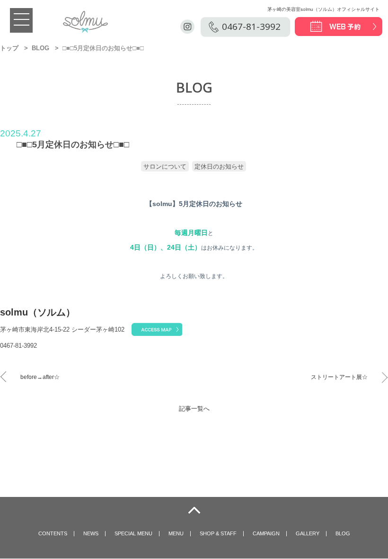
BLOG (40, 48)
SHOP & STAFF (218, 533)
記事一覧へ (194, 408)
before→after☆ (40, 377)
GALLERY (307, 533)
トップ (9, 48)
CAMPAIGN (266, 533)
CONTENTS (52, 533)
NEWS (90, 533)
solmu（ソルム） (37, 312)
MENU (176, 533)
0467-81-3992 (251, 26)
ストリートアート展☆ (339, 377)
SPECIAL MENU (133, 533)
